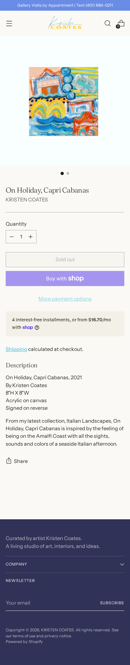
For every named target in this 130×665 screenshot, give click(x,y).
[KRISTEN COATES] (65, 23)
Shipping (16, 349)
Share (21, 461)
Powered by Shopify (24, 641)
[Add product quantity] (30, 236)
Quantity (16, 224)
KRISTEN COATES (27, 199)
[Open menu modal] (9, 23)
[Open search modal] (107, 23)
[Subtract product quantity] (11, 236)
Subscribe (112, 602)
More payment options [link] (65, 299)
